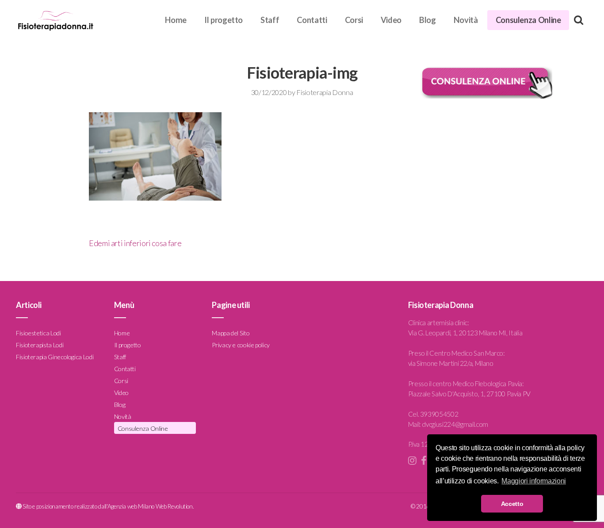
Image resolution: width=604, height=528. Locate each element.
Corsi (354, 20)
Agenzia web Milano (131, 506)
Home (176, 20)
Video (391, 20)
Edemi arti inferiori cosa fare (135, 243)
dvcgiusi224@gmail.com (455, 424)
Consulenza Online (528, 20)
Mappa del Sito (230, 333)
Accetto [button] (512, 503)
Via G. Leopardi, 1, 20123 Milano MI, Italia (465, 333)
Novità (466, 20)
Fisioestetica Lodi (38, 333)
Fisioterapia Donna (324, 92)
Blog (427, 20)
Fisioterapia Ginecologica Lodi (54, 357)
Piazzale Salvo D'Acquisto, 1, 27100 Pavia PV (469, 394)
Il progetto (223, 20)
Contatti (312, 20)
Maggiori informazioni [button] (533, 481)
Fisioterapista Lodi (39, 345)
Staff (269, 20)
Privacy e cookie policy (241, 345)
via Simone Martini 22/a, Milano (450, 363)
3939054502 (439, 414)
